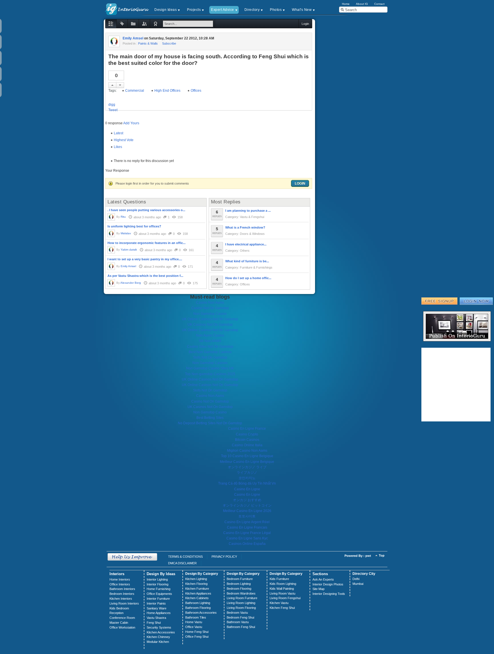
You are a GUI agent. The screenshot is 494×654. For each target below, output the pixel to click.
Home (346, 3)
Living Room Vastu (282, 593)
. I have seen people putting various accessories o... (146, 210)
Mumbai (357, 583)
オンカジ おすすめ (247, 500)
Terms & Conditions (185, 556)
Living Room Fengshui (285, 598)
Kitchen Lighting (196, 579)
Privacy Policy (224, 556)
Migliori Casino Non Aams (247, 451)
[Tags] (122, 23)
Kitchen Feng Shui (282, 607)
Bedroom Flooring (239, 588)
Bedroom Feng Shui (240, 617)
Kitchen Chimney (158, 637)
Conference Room (122, 617)
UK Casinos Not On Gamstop (210, 325)
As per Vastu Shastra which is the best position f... (145, 275)
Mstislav (126, 233)
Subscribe (169, 43)
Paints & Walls (148, 43)
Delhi (355, 579)
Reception (116, 613)
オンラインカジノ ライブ (247, 467)
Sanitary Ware (156, 608)
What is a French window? (245, 227)
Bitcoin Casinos (247, 440)
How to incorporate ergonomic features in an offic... (146, 243)
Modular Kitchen (158, 641)
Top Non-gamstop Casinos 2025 (210, 374)
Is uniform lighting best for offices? (134, 226)
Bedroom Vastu (237, 612)
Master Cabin (118, 622)
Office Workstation (122, 627)
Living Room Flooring (241, 607)
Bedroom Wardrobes (241, 593)
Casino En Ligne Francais (247, 527)
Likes (118, 147)
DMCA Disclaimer (182, 563)
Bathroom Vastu (238, 622)
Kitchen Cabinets (197, 598)
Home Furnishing (158, 589)
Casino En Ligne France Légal (247, 533)
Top (382, 555)
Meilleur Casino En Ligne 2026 (247, 511)
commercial (134, 91)
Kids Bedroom (119, 608)
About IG (362, 3)
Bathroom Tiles (195, 617)
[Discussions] (110, 23)
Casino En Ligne (247, 489)
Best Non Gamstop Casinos (210, 352)
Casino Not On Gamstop (210, 308)
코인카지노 (247, 478)
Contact (379, 3)
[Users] (144, 23)
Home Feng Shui (196, 631)
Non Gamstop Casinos (210, 363)
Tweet (112, 110)
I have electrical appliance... (245, 244)
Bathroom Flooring (198, 607)
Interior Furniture (158, 598)
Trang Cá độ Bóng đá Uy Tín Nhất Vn (247, 483)
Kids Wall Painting (282, 588)
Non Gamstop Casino (210, 314)
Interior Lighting (157, 579)
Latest (118, 133)
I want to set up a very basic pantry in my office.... (144, 259)
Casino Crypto (247, 434)
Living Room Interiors (124, 603)
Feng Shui (154, 622)
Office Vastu (193, 627)
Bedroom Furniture (240, 579)
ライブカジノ (247, 473)
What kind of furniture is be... (247, 261)
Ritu (123, 216)
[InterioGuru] (127, 8)
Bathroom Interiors (122, 589)
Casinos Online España (247, 544)
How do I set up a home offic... (248, 278)
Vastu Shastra (156, 617)
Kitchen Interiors (120, 598)
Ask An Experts (323, 579)
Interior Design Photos (327, 584)
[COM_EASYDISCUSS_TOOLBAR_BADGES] (155, 23)
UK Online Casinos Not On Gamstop (210, 319)
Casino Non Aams (210, 303)
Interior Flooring (157, 584)
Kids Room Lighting (283, 583)
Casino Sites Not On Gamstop (210, 347)
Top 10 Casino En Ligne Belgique (247, 456)
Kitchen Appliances (198, 593)
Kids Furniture (279, 579)
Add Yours (131, 123)
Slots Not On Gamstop (210, 357)
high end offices (167, 91)
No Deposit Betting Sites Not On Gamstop (210, 423)
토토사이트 (247, 516)
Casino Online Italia (247, 445)
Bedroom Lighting (239, 583)
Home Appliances (159, 613)
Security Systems (159, 627)
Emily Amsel (133, 38)
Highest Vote (124, 140)
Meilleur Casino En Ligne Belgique (247, 462)
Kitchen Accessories (161, 632)
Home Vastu (193, 622)
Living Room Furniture (242, 598)
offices (196, 91)
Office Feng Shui (196, 636)
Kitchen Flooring (196, 583)
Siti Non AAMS (210, 341)
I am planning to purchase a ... (248, 210)
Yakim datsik (129, 249)
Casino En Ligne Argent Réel (247, 522)
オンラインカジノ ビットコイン (247, 505)
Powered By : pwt (357, 555)
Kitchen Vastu (279, 603)
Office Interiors (119, 584)
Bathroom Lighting (197, 603)
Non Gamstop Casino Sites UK (210, 368)
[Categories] (133, 23)
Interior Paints (156, 603)
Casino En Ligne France (247, 429)
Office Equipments (159, 593)
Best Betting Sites (210, 418)
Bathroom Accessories (201, 612)
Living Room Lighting (241, 603)
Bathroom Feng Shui (241, 627)
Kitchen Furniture (197, 588)
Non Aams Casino (210, 335)
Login (300, 183)
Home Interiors (119, 579)
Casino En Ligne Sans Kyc (247, 538)
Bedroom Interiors (121, 593)
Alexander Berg (130, 282)
